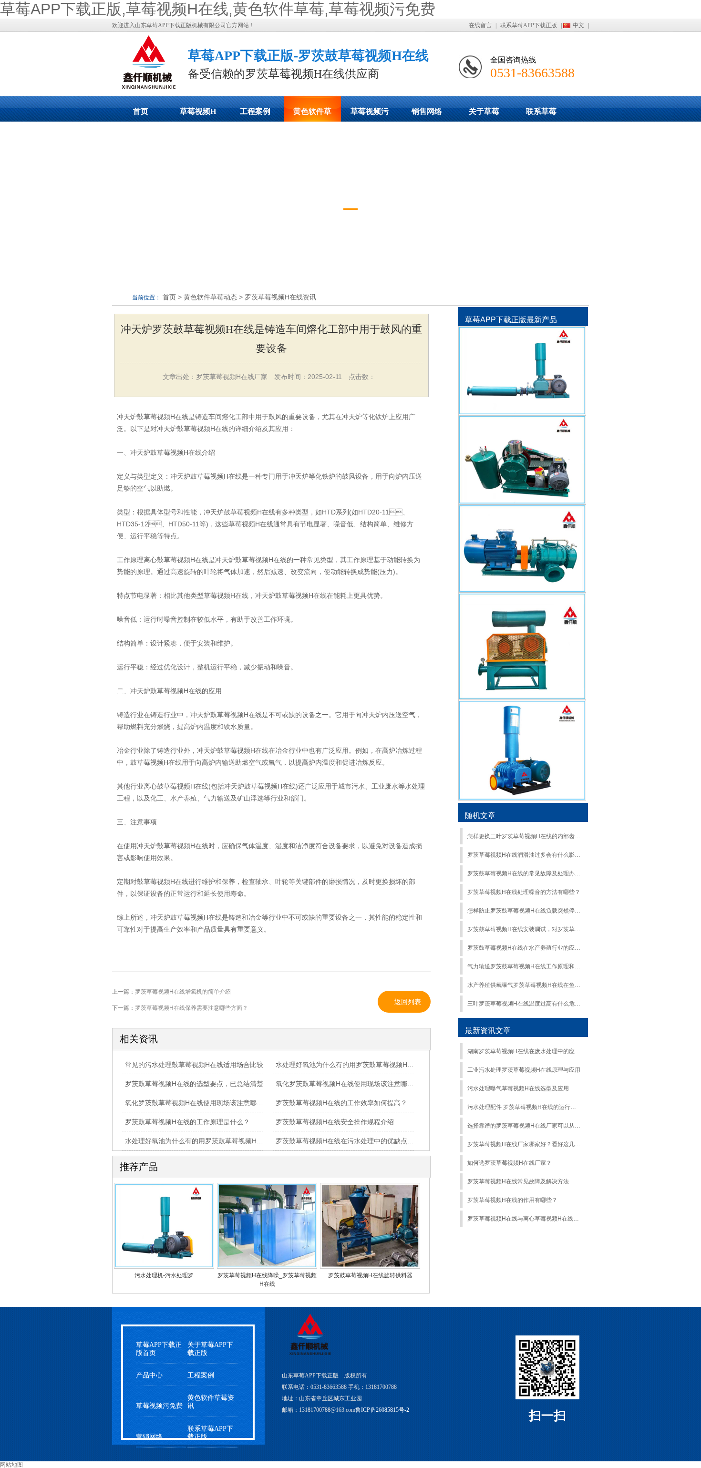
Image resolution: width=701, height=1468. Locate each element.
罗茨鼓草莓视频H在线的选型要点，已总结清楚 (194, 1084)
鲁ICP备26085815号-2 (382, 1409)
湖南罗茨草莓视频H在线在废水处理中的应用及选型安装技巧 (523, 1051)
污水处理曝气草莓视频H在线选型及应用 (518, 1088)
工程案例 (255, 111)
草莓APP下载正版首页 (159, 1348)
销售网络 (427, 111)
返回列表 (407, 1002)
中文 (578, 25)
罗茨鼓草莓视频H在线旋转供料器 (370, 1275)
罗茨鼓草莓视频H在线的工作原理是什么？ (187, 1122)
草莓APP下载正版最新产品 (511, 320)
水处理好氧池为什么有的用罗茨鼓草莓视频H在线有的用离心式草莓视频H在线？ (243, 1141)
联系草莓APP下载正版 (528, 25)
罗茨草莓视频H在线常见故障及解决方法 (518, 1181)
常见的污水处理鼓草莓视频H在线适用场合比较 (194, 1064)
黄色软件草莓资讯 (210, 1401)
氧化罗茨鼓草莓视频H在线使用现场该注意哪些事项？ (355, 1084)
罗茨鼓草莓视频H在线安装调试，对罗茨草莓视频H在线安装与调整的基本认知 (523, 929)
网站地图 (11, 1464)
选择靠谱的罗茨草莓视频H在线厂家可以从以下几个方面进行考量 (523, 1125)
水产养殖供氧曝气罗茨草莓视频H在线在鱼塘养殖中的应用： (523, 985)
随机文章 (480, 815)
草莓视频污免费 (369, 114)
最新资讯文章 (488, 1031)
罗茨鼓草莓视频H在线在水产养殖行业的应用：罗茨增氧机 (523, 947)
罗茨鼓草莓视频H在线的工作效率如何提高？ (341, 1103)
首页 (140, 111)
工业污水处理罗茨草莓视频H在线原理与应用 (523, 1070)
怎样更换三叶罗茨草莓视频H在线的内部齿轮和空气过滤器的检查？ (523, 836)
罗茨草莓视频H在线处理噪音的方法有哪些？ (523, 892)
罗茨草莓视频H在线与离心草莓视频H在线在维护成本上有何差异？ (523, 1218)
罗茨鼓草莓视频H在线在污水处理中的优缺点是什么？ (355, 1141)
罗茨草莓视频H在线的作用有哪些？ (512, 1200)
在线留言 (480, 25)
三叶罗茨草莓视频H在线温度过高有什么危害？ (523, 1003)
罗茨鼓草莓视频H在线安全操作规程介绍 (335, 1122)
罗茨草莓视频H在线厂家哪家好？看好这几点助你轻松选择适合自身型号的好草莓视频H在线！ (523, 1144)
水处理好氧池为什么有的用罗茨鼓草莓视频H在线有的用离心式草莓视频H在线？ (394, 1064)
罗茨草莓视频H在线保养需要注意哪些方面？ (191, 1008)
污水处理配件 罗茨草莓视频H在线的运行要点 (523, 1107)
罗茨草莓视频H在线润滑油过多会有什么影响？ (523, 855)
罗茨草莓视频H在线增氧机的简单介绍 (183, 991)
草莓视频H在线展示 (198, 114)
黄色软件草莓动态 (312, 114)
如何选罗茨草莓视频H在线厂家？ (509, 1163)
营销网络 (149, 1436)
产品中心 (149, 1375)
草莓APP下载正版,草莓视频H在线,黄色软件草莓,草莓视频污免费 (217, 9)
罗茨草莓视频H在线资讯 (280, 297)
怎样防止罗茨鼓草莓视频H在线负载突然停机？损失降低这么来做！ (523, 910)
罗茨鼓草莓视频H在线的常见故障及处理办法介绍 (523, 873)
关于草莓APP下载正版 (484, 114)
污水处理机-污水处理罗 (164, 1275)
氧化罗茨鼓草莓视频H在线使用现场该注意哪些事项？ (204, 1103)
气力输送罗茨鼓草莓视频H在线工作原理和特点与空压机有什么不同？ (523, 966)
